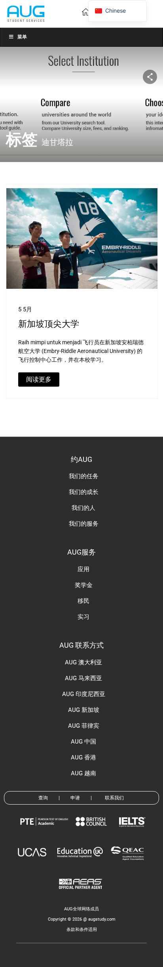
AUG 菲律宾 (83, 725)
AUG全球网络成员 (81, 909)
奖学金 (84, 585)
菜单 (22, 37)
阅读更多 (38, 379)
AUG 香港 (83, 757)
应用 (83, 569)
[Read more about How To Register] (82, 894)
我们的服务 (84, 523)
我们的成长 (84, 492)
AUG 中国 (83, 741)
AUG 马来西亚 (83, 678)
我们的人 (83, 507)
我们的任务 (84, 476)
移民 (83, 601)
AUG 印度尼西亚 (83, 694)
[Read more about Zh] (25, 13)
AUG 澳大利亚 (83, 662)
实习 (83, 616)
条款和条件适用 (81, 929)
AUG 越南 (83, 773)
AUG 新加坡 (83, 709)
